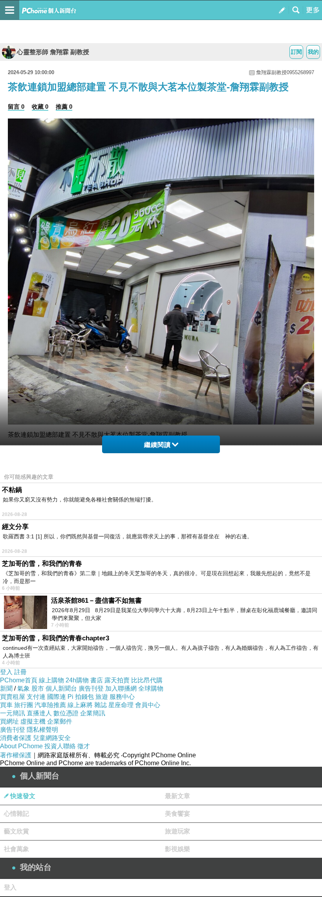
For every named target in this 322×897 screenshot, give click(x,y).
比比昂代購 (147, 680)
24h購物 (77, 680)
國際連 (56, 696)
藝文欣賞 (16, 831)
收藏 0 (40, 106)
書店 (96, 680)
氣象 (23, 688)
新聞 (6, 688)
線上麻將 (80, 705)
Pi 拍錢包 (81, 696)
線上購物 (51, 680)
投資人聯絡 (60, 746)
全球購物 (150, 688)
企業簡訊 (92, 713)
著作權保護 (15, 755)
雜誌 (100, 705)
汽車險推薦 (50, 705)
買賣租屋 (12, 696)
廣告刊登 (91, 688)
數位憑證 (66, 713)
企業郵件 (59, 721)
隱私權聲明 (42, 729)
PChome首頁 (18, 680)
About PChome (21, 746)
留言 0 (16, 106)
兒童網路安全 (52, 738)
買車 (6, 705)
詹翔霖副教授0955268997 (285, 72)
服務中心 (122, 696)
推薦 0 (64, 106)
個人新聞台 (61, 688)
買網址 (9, 721)
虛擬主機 (33, 721)
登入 (6, 672)
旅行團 (23, 705)
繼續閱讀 (157, 444)
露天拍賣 (117, 680)
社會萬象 (16, 849)
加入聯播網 (121, 688)
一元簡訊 (12, 713)
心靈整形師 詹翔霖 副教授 (53, 52)
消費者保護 (15, 738)
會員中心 (147, 705)
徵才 (83, 746)
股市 (37, 688)
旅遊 (101, 696)
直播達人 (39, 713)
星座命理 (121, 705)
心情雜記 (16, 813)
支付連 (36, 696)
